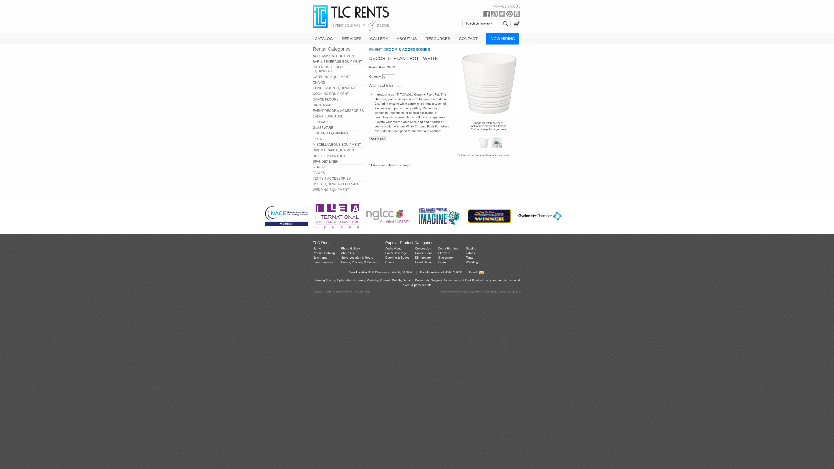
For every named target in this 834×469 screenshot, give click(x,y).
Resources (437, 38)
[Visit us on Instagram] (494, 15)
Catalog (324, 38)
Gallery (379, 38)
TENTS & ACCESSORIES (332, 178)
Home (317, 248)
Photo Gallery (350, 248)
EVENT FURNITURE (328, 116)
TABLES (319, 173)
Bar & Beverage (396, 253)
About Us (407, 38)
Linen (442, 262)
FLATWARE (321, 122)
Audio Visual (393, 248)
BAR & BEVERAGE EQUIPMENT (337, 61)
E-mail (473, 272)
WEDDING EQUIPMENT (331, 190)
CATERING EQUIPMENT (331, 77)
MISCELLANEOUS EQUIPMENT (337, 144)
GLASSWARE (323, 127)
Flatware (444, 253)
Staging (471, 248)
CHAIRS (319, 82)
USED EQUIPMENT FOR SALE (336, 184)
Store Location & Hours (357, 257)
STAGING (320, 167)
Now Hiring (503, 38)
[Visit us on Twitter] (502, 15)
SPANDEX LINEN (326, 161)
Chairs (389, 262)
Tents (469, 257)
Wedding (472, 262)
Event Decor (423, 262)
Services (351, 38)
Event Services (323, 262)
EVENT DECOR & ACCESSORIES (338, 110)
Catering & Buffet (397, 257)
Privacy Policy (362, 291)
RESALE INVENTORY (329, 156)
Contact (468, 38)
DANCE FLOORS (326, 99)
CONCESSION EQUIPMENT (334, 88)
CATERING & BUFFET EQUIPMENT (329, 69)
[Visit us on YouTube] (517, 15)
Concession (423, 248)
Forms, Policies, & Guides (359, 262)
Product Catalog (324, 253)
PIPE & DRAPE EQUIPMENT (334, 150)
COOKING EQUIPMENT (331, 94)
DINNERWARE (324, 105)
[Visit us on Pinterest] (509, 15)
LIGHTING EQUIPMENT (331, 133)
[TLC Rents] (351, 30)
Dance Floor (423, 253)
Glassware (445, 257)
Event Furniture (449, 248)
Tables (470, 253)
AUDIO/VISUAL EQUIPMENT (334, 56)
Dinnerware (423, 257)
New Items (320, 257)
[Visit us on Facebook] (486, 15)
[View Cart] (516, 26)
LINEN (317, 139)
